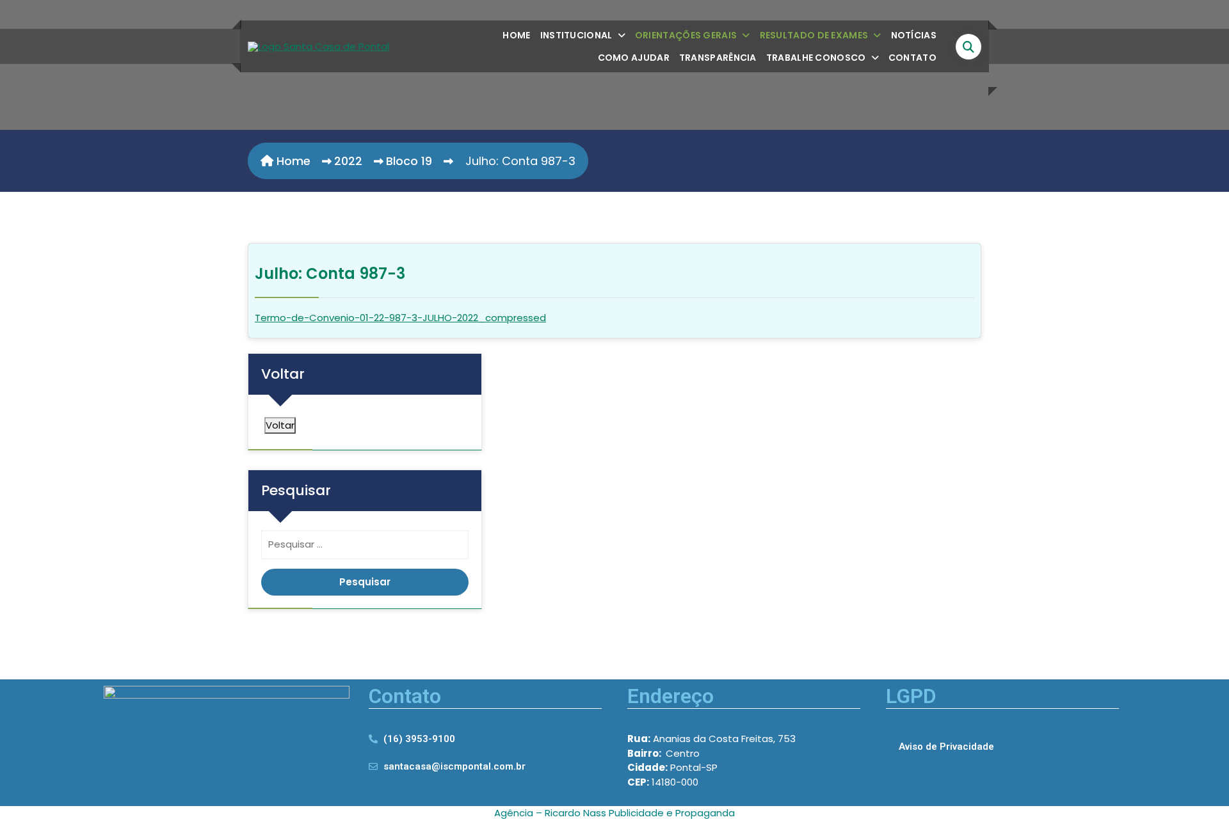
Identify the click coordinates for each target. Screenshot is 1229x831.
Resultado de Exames (814, 35)
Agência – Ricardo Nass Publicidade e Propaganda (614, 812)
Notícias (913, 35)
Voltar (280, 425)
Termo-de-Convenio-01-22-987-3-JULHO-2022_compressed (400, 317)
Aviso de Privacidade (946, 746)
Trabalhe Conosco (816, 57)
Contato (912, 57)
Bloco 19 (409, 161)
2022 (348, 161)
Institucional (576, 35)
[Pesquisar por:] (365, 548)
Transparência (718, 57)
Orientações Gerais (686, 35)
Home (516, 35)
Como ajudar (634, 57)
